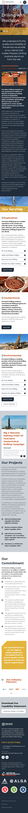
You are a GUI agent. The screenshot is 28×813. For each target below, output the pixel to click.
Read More (6, 327)
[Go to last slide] (21, 456)
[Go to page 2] (12, 693)
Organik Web (9, 807)
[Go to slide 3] (7, 31)
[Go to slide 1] (1, 31)
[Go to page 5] (15, 693)
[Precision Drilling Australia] (7, 2)
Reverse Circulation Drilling (11, 264)
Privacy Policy (4, 804)
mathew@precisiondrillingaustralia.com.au (14, 746)
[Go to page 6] (16, 693)
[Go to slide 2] (4, 31)
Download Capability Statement (13, 711)
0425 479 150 (6, 748)
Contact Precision (9, 404)
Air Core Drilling (7, 251)
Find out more (7, 269)
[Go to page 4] (14, 693)
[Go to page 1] (11, 693)
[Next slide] (24, 456)
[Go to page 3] (13, 693)
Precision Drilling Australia (9, 68)
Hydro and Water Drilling (10, 255)
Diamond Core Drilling (9, 259)
